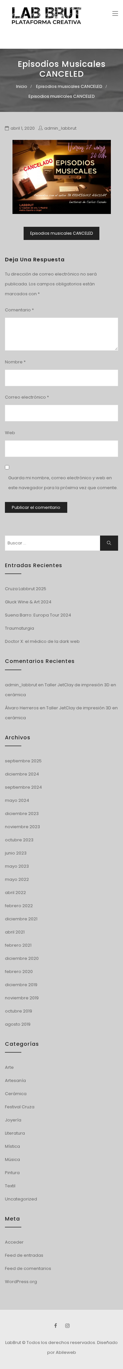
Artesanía (15, 1080)
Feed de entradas (24, 1255)
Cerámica (16, 1094)
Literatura (15, 1133)
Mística (12, 1146)
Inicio (21, 86)
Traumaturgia (19, 628)
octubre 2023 (19, 840)
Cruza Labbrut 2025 (25, 589)
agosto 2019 (18, 1024)
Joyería (13, 1120)
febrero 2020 (19, 971)
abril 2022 (15, 892)
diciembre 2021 (21, 919)
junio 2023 (16, 853)
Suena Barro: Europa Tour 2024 (38, 615)
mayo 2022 (17, 879)
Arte (9, 1067)
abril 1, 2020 (22, 128)
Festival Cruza (19, 1107)
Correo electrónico (27, 397)
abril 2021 (15, 932)
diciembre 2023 (22, 813)
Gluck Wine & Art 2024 (28, 602)
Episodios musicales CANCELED (69, 86)
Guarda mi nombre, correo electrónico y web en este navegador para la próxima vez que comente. (63, 483)
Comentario (19, 310)
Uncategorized (21, 1199)
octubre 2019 (18, 1011)
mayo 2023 (17, 866)
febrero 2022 (19, 906)
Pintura (12, 1173)
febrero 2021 (18, 945)
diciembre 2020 (22, 958)
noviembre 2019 (22, 998)
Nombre (15, 362)
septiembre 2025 (23, 761)
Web (10, 433)
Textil (10, 1186)
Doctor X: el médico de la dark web (42, 641)
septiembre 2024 (23, 787)
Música (12, 1159)
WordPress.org (21, 1281)
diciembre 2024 (22, 774)
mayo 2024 (17, 800)
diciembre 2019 (21, 985)
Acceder (14, 1242)
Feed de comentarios (28, 1268)
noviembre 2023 (22, 827)
